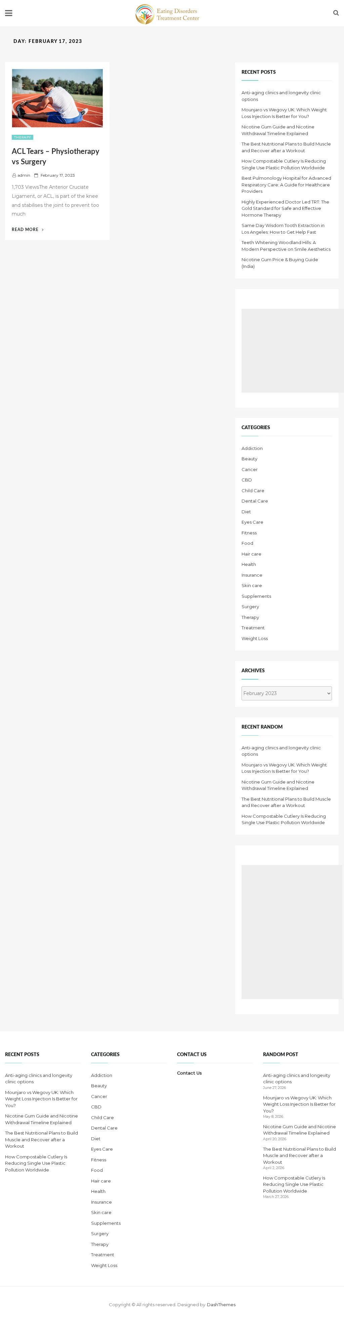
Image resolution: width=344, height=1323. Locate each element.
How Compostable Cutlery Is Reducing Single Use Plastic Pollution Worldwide (36, 1163)
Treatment (253, 627)
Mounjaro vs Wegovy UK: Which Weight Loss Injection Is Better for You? (41, 1099)
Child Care (253, 490)
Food (247, 543)
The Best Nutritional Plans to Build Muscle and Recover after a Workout (41, 1139)
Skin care (252, 585)
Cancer (250, 469)
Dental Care (255, 501)
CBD (247, 479)
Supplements (256, 596)
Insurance (252, 575)
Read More (28, 230)
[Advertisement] (293, 351)
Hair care (251, 554)
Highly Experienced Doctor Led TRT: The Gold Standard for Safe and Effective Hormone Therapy (285, 208)
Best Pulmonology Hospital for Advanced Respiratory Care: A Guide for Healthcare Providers (286, 184)
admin (23, 175)
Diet (246, 511)
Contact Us (189, 1073)
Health (249, 564)
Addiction (252, 448)
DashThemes (221, 1304)
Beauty (249, 458)
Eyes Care (252, 522)
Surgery (250, 606)
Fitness (249, 532)
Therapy (22, 137)
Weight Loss (255, 638)
